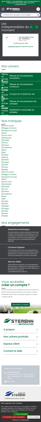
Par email (10, 381)
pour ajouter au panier (20, 46)
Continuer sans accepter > (14, 417)
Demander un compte (20, 305)
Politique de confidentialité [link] (20, 420)
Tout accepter (21, 414)
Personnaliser (33, 417)
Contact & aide (12, 351)
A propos (9, 329)
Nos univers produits (15, 336)
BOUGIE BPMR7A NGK (26, 37)
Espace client (11, 343)
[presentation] (31, 27)
